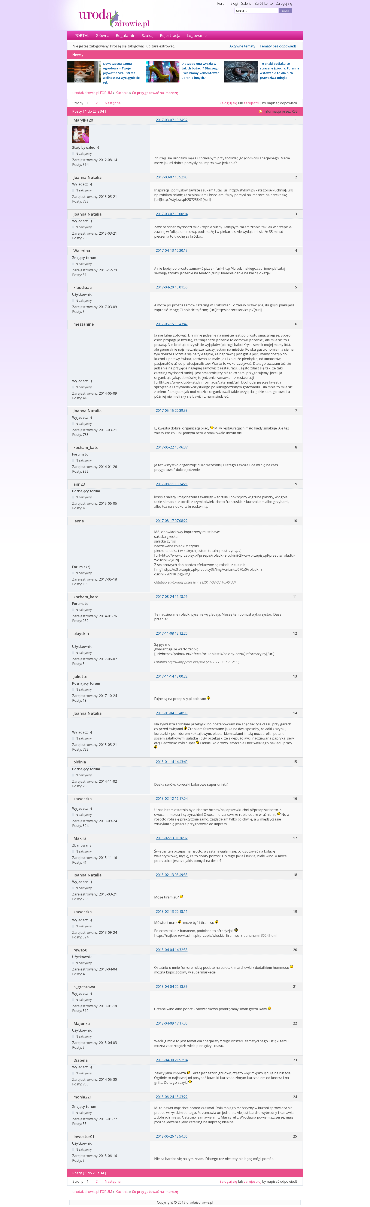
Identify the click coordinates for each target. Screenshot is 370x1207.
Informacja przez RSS (281, 111)
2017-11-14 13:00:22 (172, 676)
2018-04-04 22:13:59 (172, 986)
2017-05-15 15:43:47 (172, 324)
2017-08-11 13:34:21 (172, 484)
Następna (113, 103)
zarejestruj (252, 103)
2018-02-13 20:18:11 (172, 911)
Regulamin (125, 35)
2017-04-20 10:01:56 (172, 287)
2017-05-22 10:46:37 (172, 447)
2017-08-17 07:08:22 (172, 520)
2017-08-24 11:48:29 (172, 596)
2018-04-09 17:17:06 (172, 1023)
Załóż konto (264, 3)
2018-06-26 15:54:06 (172, 1136)
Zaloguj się (284, 3)
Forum (222, 3)
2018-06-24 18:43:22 (172, 1096)
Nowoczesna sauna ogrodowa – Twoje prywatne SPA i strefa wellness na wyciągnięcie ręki (121, 73)
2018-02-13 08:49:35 (172, 874)
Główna (102, 35)
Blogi (234, 3)
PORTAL (82, 35)
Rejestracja (170, 35)
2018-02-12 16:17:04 (172, 798)
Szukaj (148, 35)
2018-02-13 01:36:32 (172, 838)
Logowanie (197, 35)
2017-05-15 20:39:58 (172, 410)
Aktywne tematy (242, 46)
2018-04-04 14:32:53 (172, 949)
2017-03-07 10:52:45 (172, 177)
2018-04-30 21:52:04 (172, 1060)
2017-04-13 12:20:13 (172, 250)
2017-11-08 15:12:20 (172, 633)
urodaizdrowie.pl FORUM (92, 92)
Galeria (246, 3)
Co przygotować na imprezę (155, 92)
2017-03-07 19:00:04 (172, 214)
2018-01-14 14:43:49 (172, 761)
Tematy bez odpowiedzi (278, 46)
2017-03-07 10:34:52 (172, 120)
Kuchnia (122, 92)
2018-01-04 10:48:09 (172, 713)
